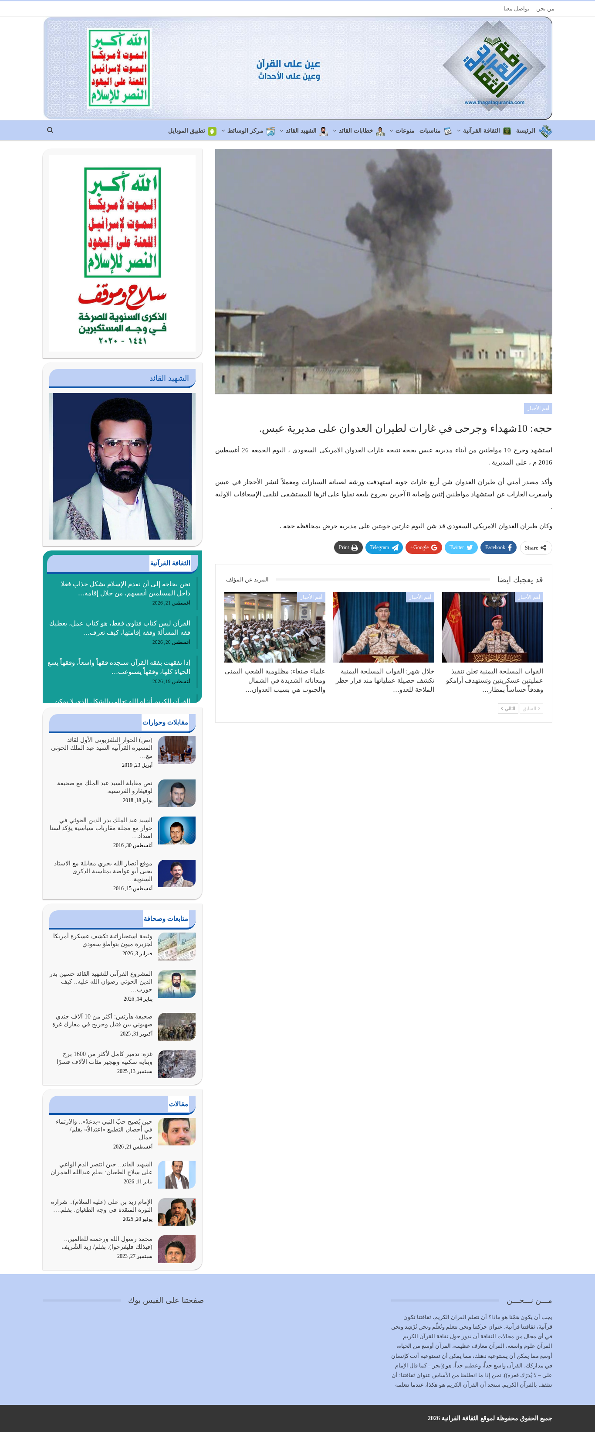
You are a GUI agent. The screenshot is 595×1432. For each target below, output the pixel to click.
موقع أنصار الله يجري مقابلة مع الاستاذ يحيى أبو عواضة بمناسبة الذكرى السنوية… (103, 871)
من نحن (545, 8)
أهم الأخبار (538, 408)
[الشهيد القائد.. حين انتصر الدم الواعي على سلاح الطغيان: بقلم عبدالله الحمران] (177, 1175)
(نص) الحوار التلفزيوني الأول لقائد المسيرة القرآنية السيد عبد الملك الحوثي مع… (101, 748)
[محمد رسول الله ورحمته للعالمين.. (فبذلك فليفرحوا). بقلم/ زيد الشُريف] (177, 1249)
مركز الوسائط (245, 130)
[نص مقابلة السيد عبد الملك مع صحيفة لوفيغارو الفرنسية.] (177, 793)
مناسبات (430, 130)
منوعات (405, 130)
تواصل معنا (517, 8)
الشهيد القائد (301, 130)
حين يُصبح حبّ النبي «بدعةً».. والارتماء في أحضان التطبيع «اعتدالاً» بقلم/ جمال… (104, 1129)
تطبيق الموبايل (186, 130)
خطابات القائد (356, 130)
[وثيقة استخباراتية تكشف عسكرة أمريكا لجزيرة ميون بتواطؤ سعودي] (177, 946)
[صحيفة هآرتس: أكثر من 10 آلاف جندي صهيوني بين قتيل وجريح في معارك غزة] (177, 1027)
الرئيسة (525, 130)
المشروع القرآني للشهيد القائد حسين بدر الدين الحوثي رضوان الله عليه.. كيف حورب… (101, 982)
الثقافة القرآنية (481, 130)
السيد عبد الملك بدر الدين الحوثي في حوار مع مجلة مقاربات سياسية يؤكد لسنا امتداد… (101, 828)
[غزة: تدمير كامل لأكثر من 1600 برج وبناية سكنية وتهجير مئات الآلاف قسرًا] (177, 1064)
